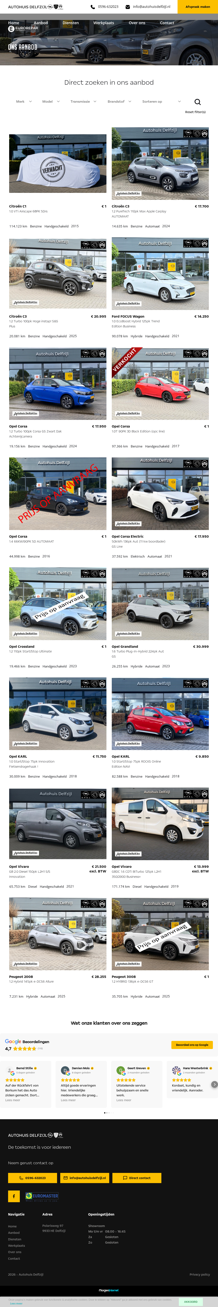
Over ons (137, 22)
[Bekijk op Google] (9, 1070)
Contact (167, 22)
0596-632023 (108, 6)
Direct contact (140, 1178)
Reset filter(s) (195, 112)
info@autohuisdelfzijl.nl (151, 6)
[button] (3, 1084)
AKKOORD (191, 1301)
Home (13, 22)
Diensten (71, 22)
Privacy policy (200, 1274)
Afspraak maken (198, 7)
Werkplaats (103, 22)
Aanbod (41, 22)
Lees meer (16, 1303)
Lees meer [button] (12, 1100)
